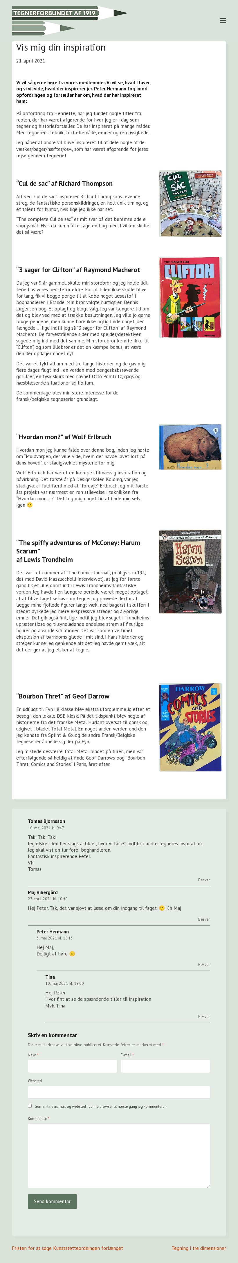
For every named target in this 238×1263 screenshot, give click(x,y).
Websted (35, 1080)
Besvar (204, 880)
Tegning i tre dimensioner (199, 1248)
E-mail (127, 1055)
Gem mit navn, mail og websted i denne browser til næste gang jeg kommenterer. (100, 1106)
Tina (50, 977)
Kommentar (38, 1118)
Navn (33, 1055)
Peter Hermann (53, 931)
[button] (223, 20)
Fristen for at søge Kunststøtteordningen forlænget (67, 1248)
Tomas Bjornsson (46, 821)
